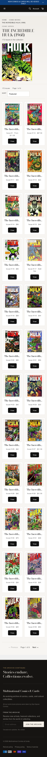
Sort (4, 93)
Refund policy (8, 747)
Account (36, 8)
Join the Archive (33, 724)
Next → (35, 647)
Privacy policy (20, 747)
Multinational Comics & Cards (21, 691)
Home (4, 20)
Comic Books (14, 20)
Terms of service (32, 747)
